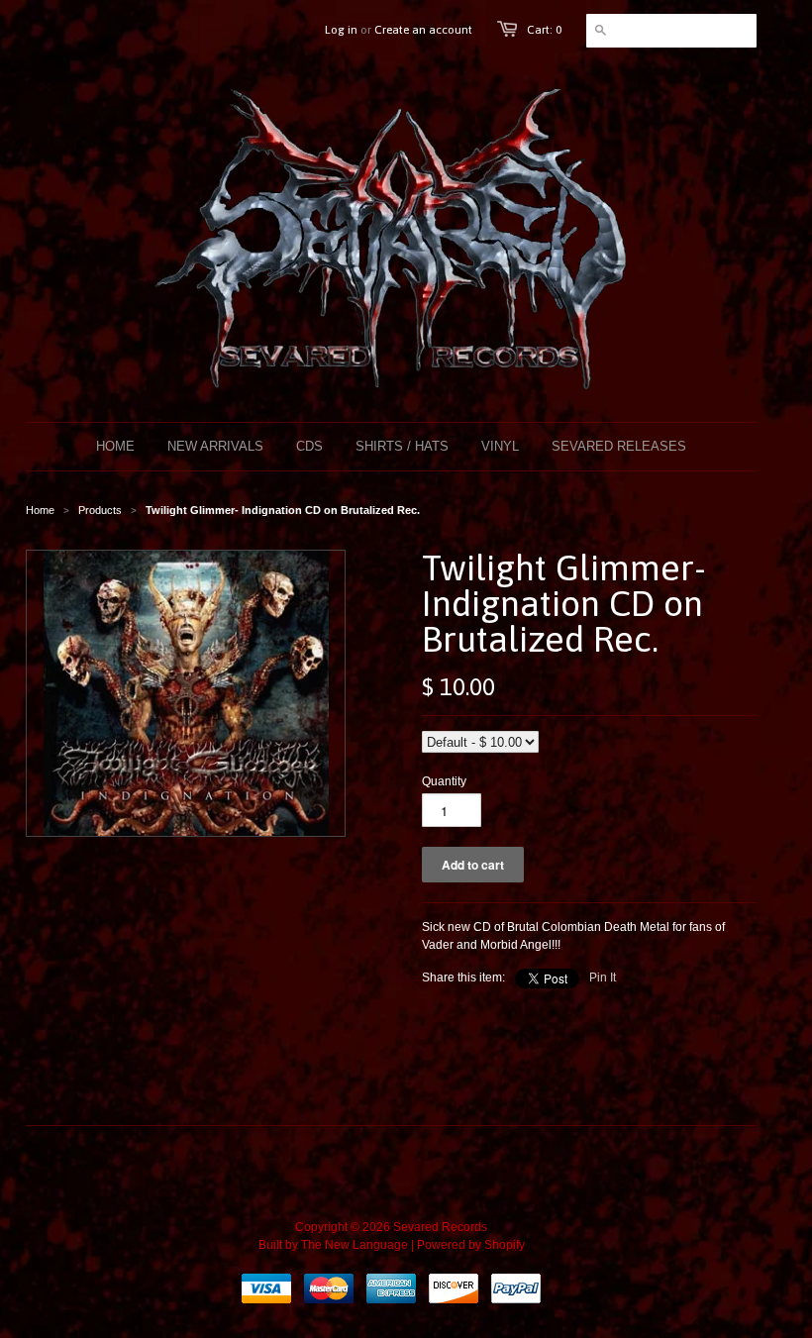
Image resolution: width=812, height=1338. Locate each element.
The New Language (354, 1245)
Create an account (423, 30)
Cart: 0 (544, 30)
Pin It (602, 977)
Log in (341, 30)
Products (100, 510)
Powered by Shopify (471, 1245)
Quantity (444, 781)
